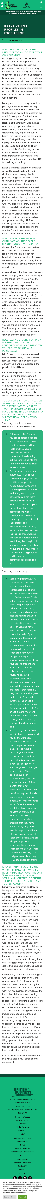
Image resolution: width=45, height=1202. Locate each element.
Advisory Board (22, 1120)
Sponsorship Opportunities (22, 1151)
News (22, 1145)
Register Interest (22, 1117)
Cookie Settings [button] (9, 1197)
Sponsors (23, 1123)
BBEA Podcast (23, 1141)
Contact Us (22, 1166)
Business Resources (22, 1138)
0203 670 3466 (23, 1107)
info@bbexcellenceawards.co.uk (23, 1109)
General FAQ (22, 1130)
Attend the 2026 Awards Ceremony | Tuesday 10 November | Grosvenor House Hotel (22, 12)
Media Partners (22, 1127)
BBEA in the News (22, 1148)
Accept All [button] (22, 1197)
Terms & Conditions (22, 1162)
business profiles (14, 40)
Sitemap (22, 1169)
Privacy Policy (22, 1159)
